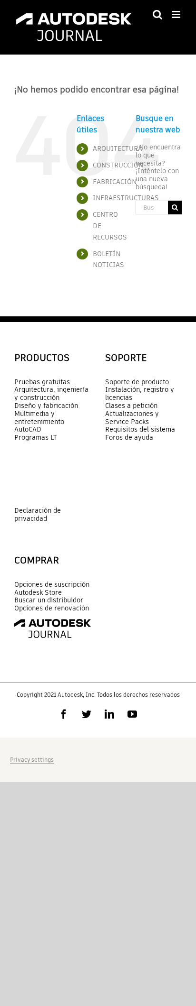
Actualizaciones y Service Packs (132, 418)
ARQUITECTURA (117, 148)
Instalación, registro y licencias (139, 394)
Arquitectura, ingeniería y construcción (51, 394)
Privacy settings (32, 760)
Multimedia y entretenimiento (39, 418)
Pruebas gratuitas (42, 382)
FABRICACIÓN (115, 181)
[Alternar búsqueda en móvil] (157, 14)
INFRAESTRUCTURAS (126, 198)
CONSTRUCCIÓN (118, 165)
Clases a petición (131, 406)
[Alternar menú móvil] (177, 14)
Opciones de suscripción (51, 585)
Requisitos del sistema (140, 429)
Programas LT (35, 438)
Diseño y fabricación (46, 406)
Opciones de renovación (51, 608)
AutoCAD (27, 429)
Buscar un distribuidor (48, 600)
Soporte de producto (137, 382)
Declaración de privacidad (37, 514)
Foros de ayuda (129, 438)
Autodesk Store (38, 593)
